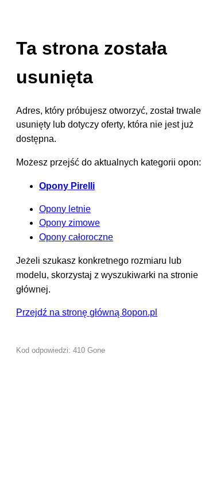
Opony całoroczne (76, 237)
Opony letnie (65, 209)
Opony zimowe (69, 223)
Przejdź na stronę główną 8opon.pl (86, 312)
